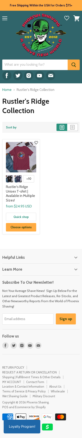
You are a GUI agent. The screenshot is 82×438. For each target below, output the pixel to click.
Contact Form (35, 382)
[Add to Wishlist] (36, 142)
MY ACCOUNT (11, 382)
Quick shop (21, 217)
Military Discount (44, 396)
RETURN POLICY (13, 367)
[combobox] (35, 65)
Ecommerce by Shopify (30, 407)
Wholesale (58, 391)
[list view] (72, 127)
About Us (55, 386)
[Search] (74, 65)
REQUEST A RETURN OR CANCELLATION (29, 372)
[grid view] (61, 127)
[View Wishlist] (66, 18)
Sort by (11, 127)
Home (7, 90)
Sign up (65, 319)
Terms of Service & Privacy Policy (24, 391)
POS (5, 407)
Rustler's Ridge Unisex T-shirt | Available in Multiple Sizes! (20, 193)
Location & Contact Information (23, 386)
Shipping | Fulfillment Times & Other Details (31, 377)
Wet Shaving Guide (15, 396)
